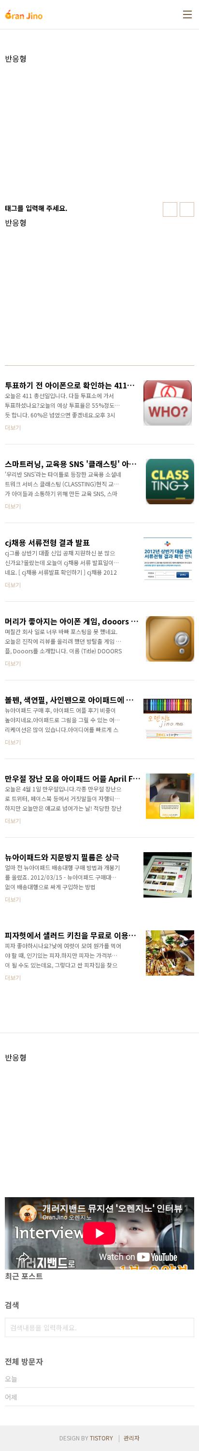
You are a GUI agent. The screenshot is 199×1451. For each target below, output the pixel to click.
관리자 (132, 1438)
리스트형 (187, 209)
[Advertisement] (99, 130)
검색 (184, 1327)
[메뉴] (187, 14)
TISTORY (101, 1438)
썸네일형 (170, 209)
